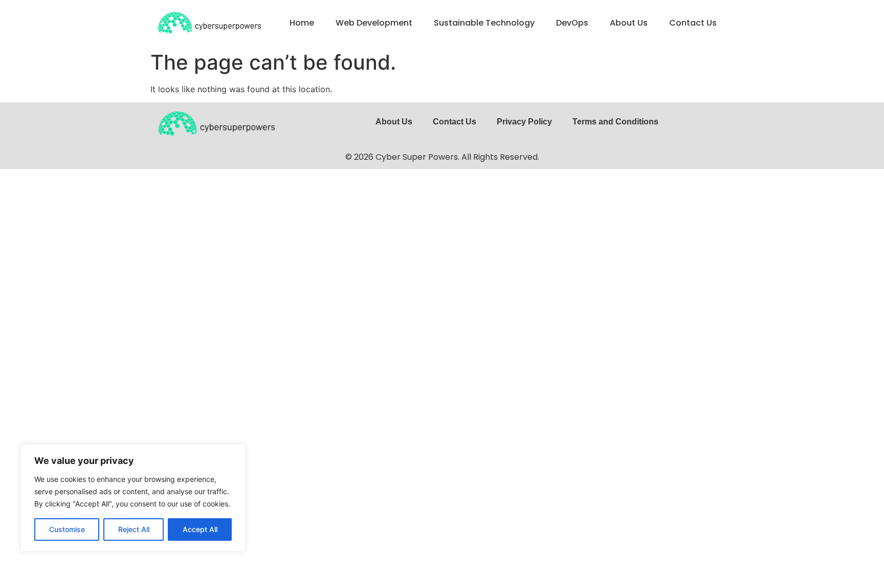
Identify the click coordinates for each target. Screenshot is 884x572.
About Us (629, 23)
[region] (133, 498)
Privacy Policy (524, 121)
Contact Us (693, 23)
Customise (67, 529)
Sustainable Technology (484, 23)
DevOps (572, 23)
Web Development (374, 23)
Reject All (133, 529)
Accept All (200, 529)
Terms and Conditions (615, 121)
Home (302, 23)
